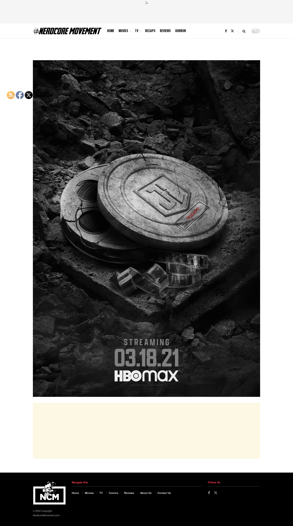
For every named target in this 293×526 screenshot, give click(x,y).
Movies (123, 30)
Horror (180, 30)
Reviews (165, 30)
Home (110, 30)
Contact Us (164, 493)
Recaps (150, 30)
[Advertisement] (146, 13)
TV (136, 30)
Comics (113, 493)
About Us (145, 493)
